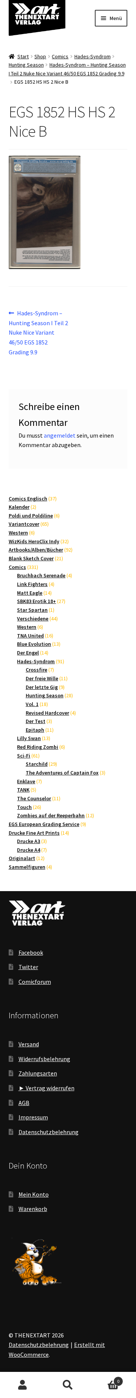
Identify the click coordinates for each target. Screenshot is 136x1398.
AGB (24, 1103)
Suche (68, 1385)
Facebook (31, 952)
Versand (29, 1044)
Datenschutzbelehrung (49, 1132)
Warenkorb (33, 1209)
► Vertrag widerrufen (46, 1088)
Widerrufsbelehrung (44, 1059)
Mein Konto (34, 1194)
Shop (40, 56)
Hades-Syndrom (92, 56)
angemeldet (60, 435)
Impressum (33, 1117)
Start (23, 56)
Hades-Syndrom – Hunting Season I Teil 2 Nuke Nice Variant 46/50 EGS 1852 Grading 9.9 (38, 332)
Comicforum (35, 981)
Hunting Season (26, 64)
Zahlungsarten (38, 1073)
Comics (60, 56)
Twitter (28, 967)
